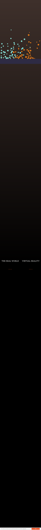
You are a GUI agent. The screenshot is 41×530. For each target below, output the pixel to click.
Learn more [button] (24, 528)
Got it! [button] (35, 528)
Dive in (10, 269)
